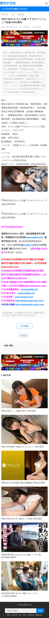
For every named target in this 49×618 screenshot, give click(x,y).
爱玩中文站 (8, 3)
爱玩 (11, 345)
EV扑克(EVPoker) (14, 227)
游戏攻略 (21, 14)
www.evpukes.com (24, 297)
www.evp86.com (34, 237)
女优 (24, 615)
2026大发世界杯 (19, 9)
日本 (20, 615)
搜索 (40, 611)
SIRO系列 (23, 335)
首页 (13, 14)
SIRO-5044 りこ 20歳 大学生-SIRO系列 (18, 411)
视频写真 (38, 615)
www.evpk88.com (29, 289)
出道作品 (30, 615)
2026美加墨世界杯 (7, 9)
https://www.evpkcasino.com (29, 301)
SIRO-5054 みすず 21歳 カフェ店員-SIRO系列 (21, 519)
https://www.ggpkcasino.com (29, 304)
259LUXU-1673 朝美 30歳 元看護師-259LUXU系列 (23, 483)
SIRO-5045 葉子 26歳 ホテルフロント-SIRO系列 (22, 447)
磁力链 (14, 615)
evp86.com (28, 245)
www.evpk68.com (26, 293)
